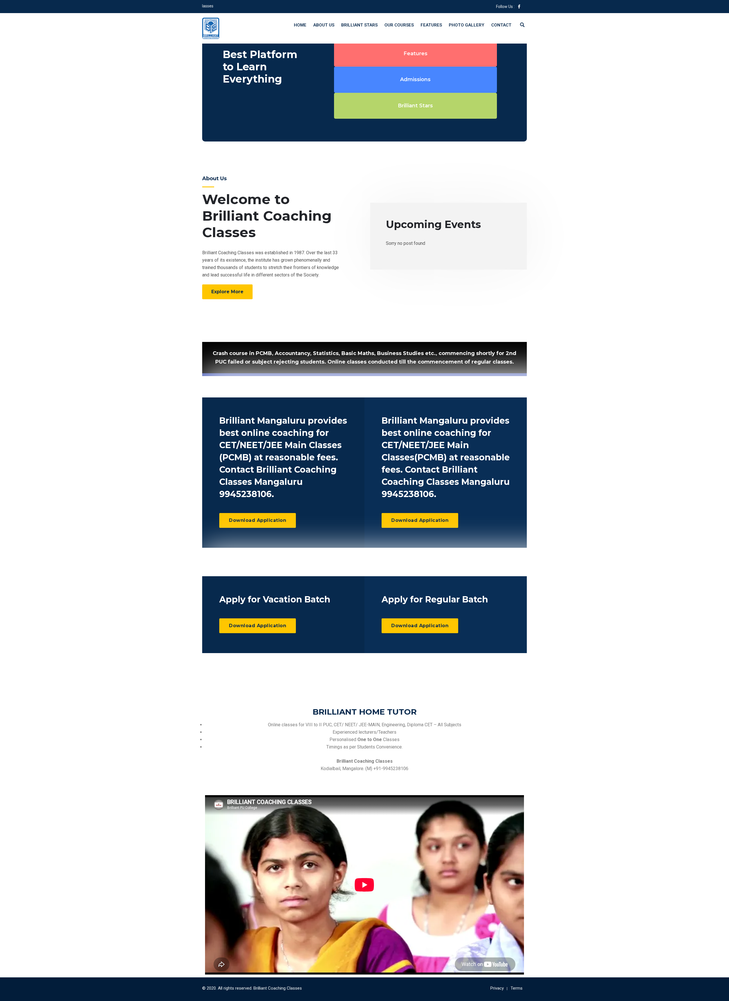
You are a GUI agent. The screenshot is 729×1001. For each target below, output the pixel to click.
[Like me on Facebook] (519, 6)
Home (300, 25)
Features (431, 25)
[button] (227, 291)
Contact (501, 25)
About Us (323, 25)
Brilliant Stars (359, 25)
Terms (517, 988)
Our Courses (399, 25)
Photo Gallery (466, 25)
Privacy (497, 988)
